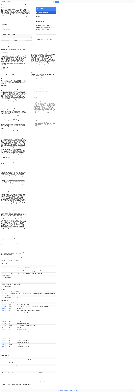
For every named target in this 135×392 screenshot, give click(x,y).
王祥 (39, 16)
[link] (17, 27)
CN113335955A (4, 293)
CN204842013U (4, 308)
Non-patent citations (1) (47, 35)
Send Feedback (60, 390)
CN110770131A (4, 310)
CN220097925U (4, 346)
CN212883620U (4, 323)
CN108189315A (4, 319)
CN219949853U (4, 344)
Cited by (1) (53, 35)
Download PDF (39, 12)
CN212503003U (4, 317)
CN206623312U (4, 273)
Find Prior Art (46, 12)
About (55, 390)
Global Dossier (46, 39)
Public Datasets (66, 390)
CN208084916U (4, 329)
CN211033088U (4, 336)
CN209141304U (4, 312)
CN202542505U (4, 267)
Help (79, 390)
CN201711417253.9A (5, 359)
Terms (71, 390)
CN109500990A (4, 321)
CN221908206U (4, 348)
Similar (51, 12)
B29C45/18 (4, 26)
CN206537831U (4, 331)
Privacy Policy (76, 390)
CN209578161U (4, 304)
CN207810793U (4, 325)
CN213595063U (4, 340)
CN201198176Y (4, 327)
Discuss (50, 39)
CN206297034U (4, 270)
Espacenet (42, 39)
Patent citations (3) (41, 35)
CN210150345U (4, 306)
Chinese (43, 14)
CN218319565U (4, 350)
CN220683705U (4, 342)
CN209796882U (4, 338)
